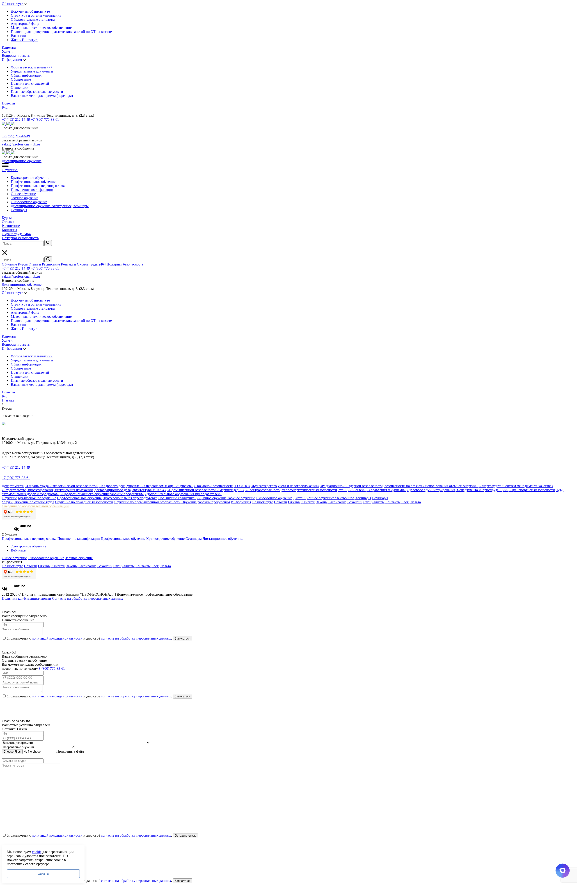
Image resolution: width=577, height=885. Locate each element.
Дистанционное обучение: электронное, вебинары (50, 206)
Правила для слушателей (30, 83)
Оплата (415, 502)
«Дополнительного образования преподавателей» (183, 494)
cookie (36, 852)
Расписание (11, 226)
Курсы (7, 218)
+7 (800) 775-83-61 (45, 119)
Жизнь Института (24, 40)
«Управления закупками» (386, 490)
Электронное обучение (28, 546)
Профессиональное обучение (33, 182)
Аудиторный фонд (25, 23)
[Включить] (3, 111)
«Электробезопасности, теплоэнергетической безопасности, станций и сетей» (305, 490)
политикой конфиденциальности (57, 638)
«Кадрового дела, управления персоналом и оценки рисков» (146, 486)
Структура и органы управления (36, 15)
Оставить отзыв (185, 835)
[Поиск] (48, 243)
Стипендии (19, 87)
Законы (321, 502)
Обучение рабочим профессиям (205, 502)
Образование (21, 79)
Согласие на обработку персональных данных (87, 598)
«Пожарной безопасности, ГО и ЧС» (222, 486)
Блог (5, 107)
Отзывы (8, 222)
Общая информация (26, 75)
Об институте (13, 4)
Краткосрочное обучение (30, 177)
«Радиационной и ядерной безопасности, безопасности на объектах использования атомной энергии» (399, 486)
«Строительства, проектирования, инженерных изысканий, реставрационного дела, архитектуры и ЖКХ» (84, 490)
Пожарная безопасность (20, 238)
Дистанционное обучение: (223, 538)
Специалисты (374, 502)
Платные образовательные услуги (37, 91)
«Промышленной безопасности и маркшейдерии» (205, 490)
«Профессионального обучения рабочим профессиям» (102, 494)
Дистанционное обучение (21, 161)
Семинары (19, 210)
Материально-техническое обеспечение (41, 28)
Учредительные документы (32, 71)
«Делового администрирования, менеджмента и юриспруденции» (457, 490)
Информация (12, 59)
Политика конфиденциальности (26, 598)
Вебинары (19, 550)
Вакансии (18, 36)
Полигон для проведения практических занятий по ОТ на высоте (61, 32)
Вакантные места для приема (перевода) (42, 96)
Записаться (182, 638)
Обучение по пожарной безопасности (84, 502)
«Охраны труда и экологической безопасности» (61, 486)
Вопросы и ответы (16, 55)
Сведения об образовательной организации (35, 506)
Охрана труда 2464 (16, 234)
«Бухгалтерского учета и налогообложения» (285, 486)
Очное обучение (23, 194)
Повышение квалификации (32, 190)
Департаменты (13, 486)
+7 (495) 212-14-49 (16, 119)
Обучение (10, 170)
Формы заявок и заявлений (32, 67)
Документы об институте (30, 11)
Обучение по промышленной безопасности (147, 502)
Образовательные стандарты (33, 19)
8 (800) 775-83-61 (52, 668)
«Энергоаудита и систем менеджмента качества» (516, 486)
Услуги (7, 51)
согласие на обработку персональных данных (136, 638)
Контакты (9, 230)
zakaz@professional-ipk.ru (21, 144)
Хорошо (43, 874)
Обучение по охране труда (34, 502)
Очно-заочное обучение (29, 202)
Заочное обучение (24, 198)
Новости (8, 103)
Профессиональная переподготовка (38, 186)
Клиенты (9, 47)
